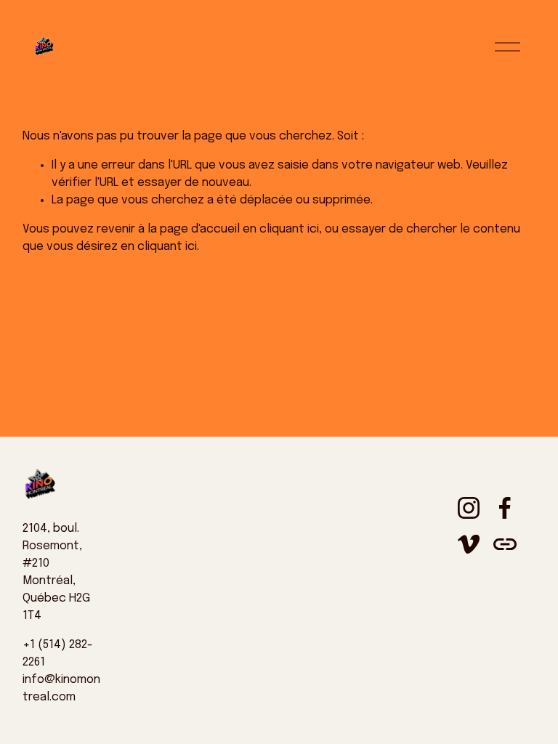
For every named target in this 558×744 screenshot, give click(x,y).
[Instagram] (468, 507)
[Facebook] (505, 507)
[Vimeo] (468, 544)
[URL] (505, 544)
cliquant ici (289, 229)
